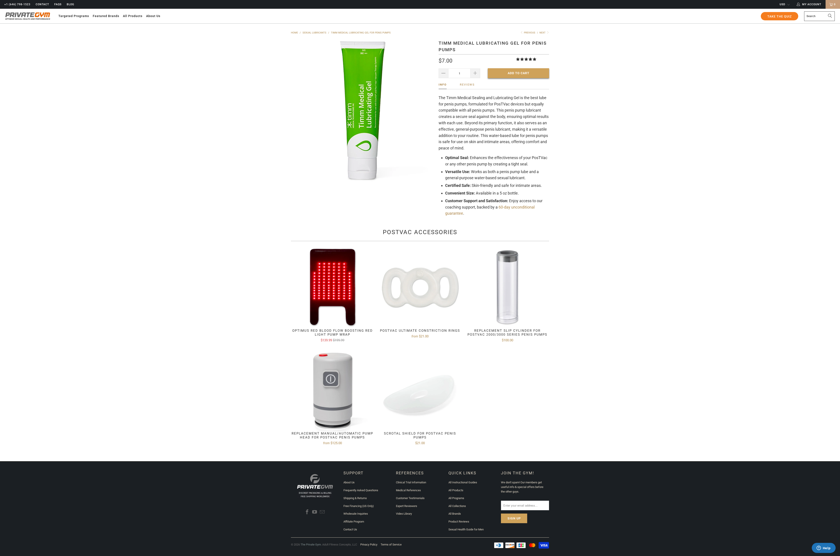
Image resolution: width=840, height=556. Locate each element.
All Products (455, 490)
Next (542, 32)
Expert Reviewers (406, 506)
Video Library (404, 513)
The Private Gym (311, 544)
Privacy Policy (368, 544)
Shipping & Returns (355, 498)
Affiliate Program (353, 521)
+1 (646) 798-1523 (17, 4)
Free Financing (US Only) (358, 506)
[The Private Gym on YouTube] (315, 512)
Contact (42, 4)
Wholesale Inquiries (355, 513)
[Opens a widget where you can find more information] (824, 548)
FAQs (57, 4)
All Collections (457, 506)
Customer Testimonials (410, 498)
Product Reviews (458, 521)
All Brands (454, 513)
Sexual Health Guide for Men (466, 529)
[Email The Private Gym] (322, 512)
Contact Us (350, 529)
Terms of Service (391, 544)
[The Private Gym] (27, 16)
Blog (70, 4)
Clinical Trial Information (411, 482)
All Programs (456, 498)
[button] (73, 16)
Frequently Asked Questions (360, 490)
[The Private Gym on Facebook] (307, 512)
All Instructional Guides (462, 482)
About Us (349, 482)
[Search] (830, 16)
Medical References (408, 490)
